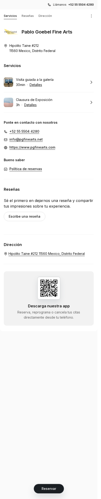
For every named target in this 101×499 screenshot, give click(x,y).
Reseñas (28, 16)
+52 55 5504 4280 (81, 4)
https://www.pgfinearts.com (32, 147)
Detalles (36, 85)
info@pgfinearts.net (26, 139)
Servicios (10, 16)
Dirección (45, 16)
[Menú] (91, 16)
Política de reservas (25, 169)
